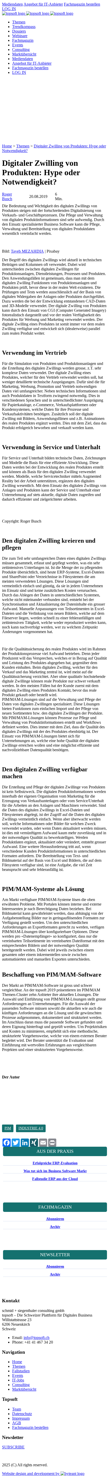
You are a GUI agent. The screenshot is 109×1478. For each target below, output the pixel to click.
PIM (8, 1128)
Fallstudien (21, 1371)
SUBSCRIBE (13, 1447)
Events (17, 45)
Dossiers (19, 31)
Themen (18, 22)
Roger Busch (7, 196)
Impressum (21, 1418)
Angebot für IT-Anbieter (43, 4)
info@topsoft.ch (36, 1337)
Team (16, 1409)
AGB (16, 1423)
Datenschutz (22, 1414)
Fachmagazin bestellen (82, 4)
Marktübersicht (24, 54)
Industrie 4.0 (31, 1128)
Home (7, 146)
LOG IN (9, 9)
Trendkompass (23, 26)
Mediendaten (12, 4)
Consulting (21, 49)
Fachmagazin (22, 40)
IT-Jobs (18, 1380)
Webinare (19, 36)
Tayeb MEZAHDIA (27, 251)
